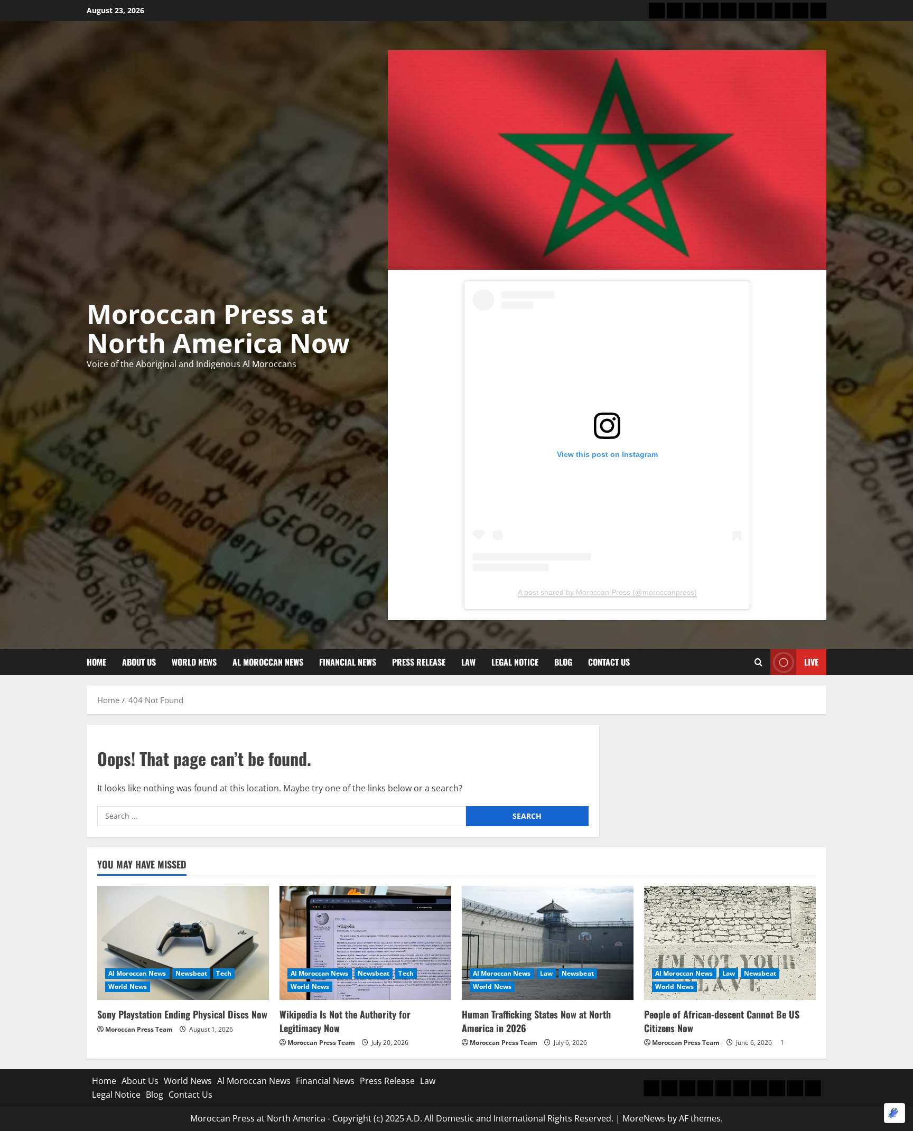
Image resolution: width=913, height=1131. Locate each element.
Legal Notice (514, 662)
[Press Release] (746, 10)
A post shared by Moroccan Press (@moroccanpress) (607, 592)
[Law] (764, 10)
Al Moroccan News (267, 662)
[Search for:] (281, 816)
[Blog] (800, 10)
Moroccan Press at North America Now (218, 328)
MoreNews (643, 1118)
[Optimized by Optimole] (894, 1113)
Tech (223, 973)
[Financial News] (729, 10)
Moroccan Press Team (139, 1029)
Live (811, 662)
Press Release (418, 662)
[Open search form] (758, 662)
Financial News (347, 662)
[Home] (657, 10)
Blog (563, 662)
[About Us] (675, 10)
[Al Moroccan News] (711, 10)
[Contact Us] (818, 10)
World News (194, 662)
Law (468, 662)
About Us (139, 662)
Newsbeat (191, 973)
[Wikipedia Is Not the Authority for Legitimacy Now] (365, 943)
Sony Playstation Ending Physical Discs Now (182, 1014)
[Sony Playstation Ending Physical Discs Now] (183, 943)
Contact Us (609, 662)
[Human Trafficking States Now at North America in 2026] (547, 943)
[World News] (693, 10)
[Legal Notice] (782, 10)
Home (96, 662)
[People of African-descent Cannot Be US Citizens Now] (730, 943)
